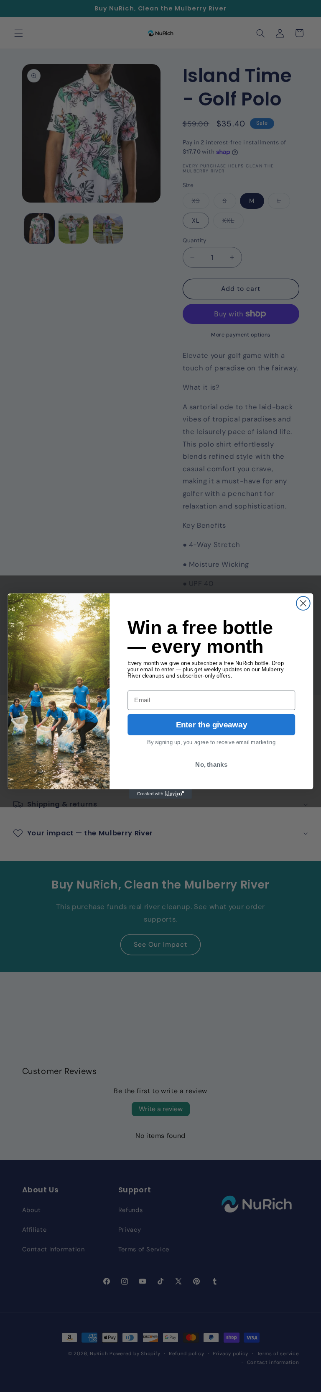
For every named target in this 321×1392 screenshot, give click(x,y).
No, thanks (211, 764)
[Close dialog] (303, 603)
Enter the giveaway (211, 724)
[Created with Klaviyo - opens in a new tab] (160, 794)
